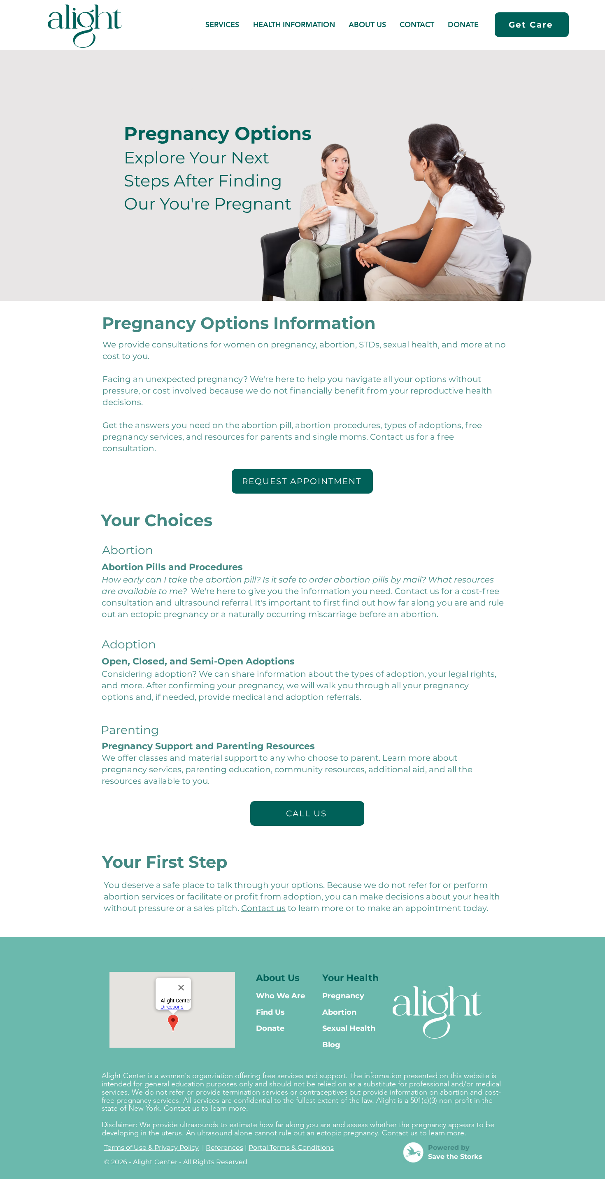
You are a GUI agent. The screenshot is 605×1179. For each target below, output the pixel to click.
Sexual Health (348, 1028)
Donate (270, 1028)
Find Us (270, 1012)
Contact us (263, 908)
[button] (294, 24)
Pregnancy (343, 995)
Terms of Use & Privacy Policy (151, 1147)
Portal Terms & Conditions (291, 1147)
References (224, 1147)
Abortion (127, 550)
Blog (331, 1044)
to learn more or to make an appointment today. (387, 908)
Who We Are (280, 995)
